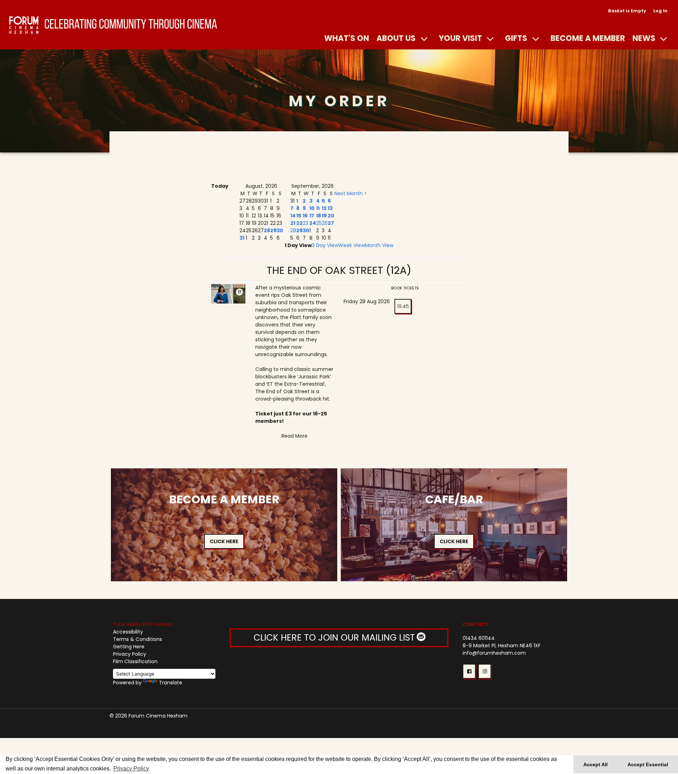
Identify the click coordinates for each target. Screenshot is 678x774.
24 (312, 223)
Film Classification (135, 661)
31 (241, 237)
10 (312, 208)
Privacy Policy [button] (131, 769)
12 (324, 208)
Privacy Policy (129, 654)
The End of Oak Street (325, 270)
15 (298, 215)
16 (305, 215)
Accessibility (128, 631)
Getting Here (128, 646)
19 (324, 215)
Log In (660, 11)
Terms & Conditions (137, 639)
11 (318, 208)
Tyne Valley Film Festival (142, 624)
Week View (351, 245)
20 (331, 215)
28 (267, 230)
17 (311, 215)
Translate (170, 682)
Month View (379, 245)
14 (293, 215)
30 (279, 230)
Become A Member (588, 38)
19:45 (403, 306)
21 (292, 223)
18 (318, 215)
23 (305, 223)
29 (273, 230)
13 (330, 208)
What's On (346, 38)
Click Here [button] (224, 541)
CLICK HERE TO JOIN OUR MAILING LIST (335, 637)
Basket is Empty (627, 11)
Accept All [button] (595, 764)
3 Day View (325, 245)
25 (319, 223)
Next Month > (350, 193)
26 (325, 223)
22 (299, 223)
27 (331, 223)
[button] (469, 671)
